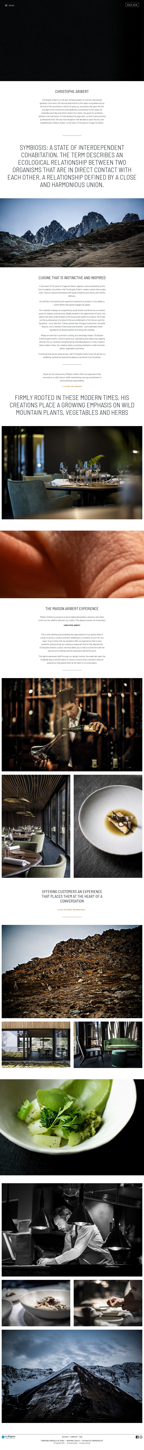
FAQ (80, 1437)
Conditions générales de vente (52, 1440)
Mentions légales (73, 1440)
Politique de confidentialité (92, 1440)
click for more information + (72, 910)
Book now (132, 5)
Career (73, 1437)
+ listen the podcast (72, 386)
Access (65, 1437)
